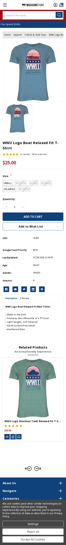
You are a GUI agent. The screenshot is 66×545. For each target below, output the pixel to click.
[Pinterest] (42, 289)
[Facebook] (6, 289)
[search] (59, 15)
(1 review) (25, 154)
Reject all (33, 532)
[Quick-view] (7, 436)
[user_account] (55, 5)
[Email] (15, 289)
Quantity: (9, 199)
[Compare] (13, 436)
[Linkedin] (33, 289)
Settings (33, 524)
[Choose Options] (18, 436)
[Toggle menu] (5, 5)
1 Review (24, 298)
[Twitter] (24, 289)
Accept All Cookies (33, 539)
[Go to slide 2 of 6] (37, 468)
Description (11, 298)
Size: (7, 176)
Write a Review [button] (39, 154)
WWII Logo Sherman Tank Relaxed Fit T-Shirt (33, 421)
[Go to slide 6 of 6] (28, 468)
